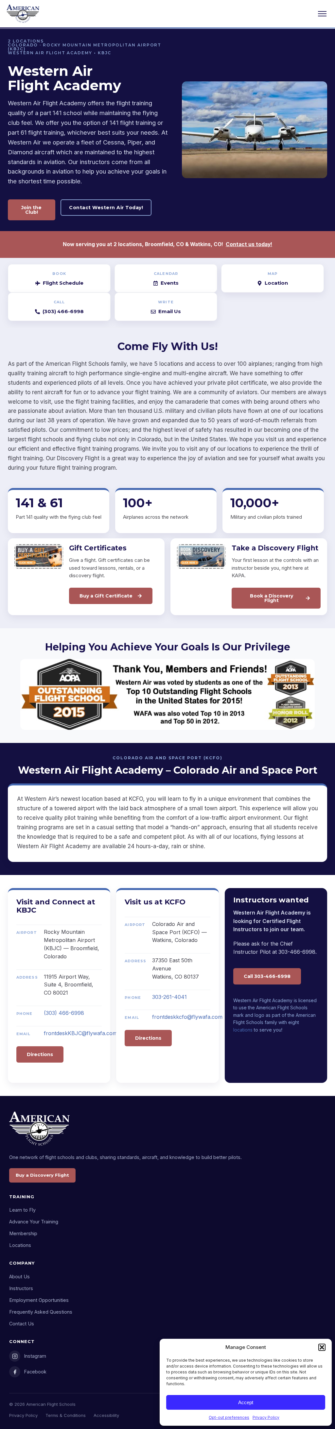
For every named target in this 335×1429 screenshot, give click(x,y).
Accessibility (106, 1415)
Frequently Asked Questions (40, 1312)
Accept (245, 1402)
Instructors (21, 1288)
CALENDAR (166, 273)
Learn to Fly (22, 1210)
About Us (19, 1276)
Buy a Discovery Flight (42, 1175)
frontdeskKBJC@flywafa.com (80, 1033)
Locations (20, 1245)
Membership (23, 1233)
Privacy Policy (266, 1417)
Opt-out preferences (229, 1417)
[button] (322, 1347)
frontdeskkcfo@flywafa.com (187, 1017)
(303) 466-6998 (64, 1013)
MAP (272, 273)
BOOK (59, 273)
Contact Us (21, 1323)
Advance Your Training (33, 1221)
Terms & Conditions (65, 1415)
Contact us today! (249, 244)
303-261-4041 (169, 997)
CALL (59, 302)
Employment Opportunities (39, 1300)
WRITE (166, 302)
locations (243, 1030)
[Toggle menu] (322, 13)
